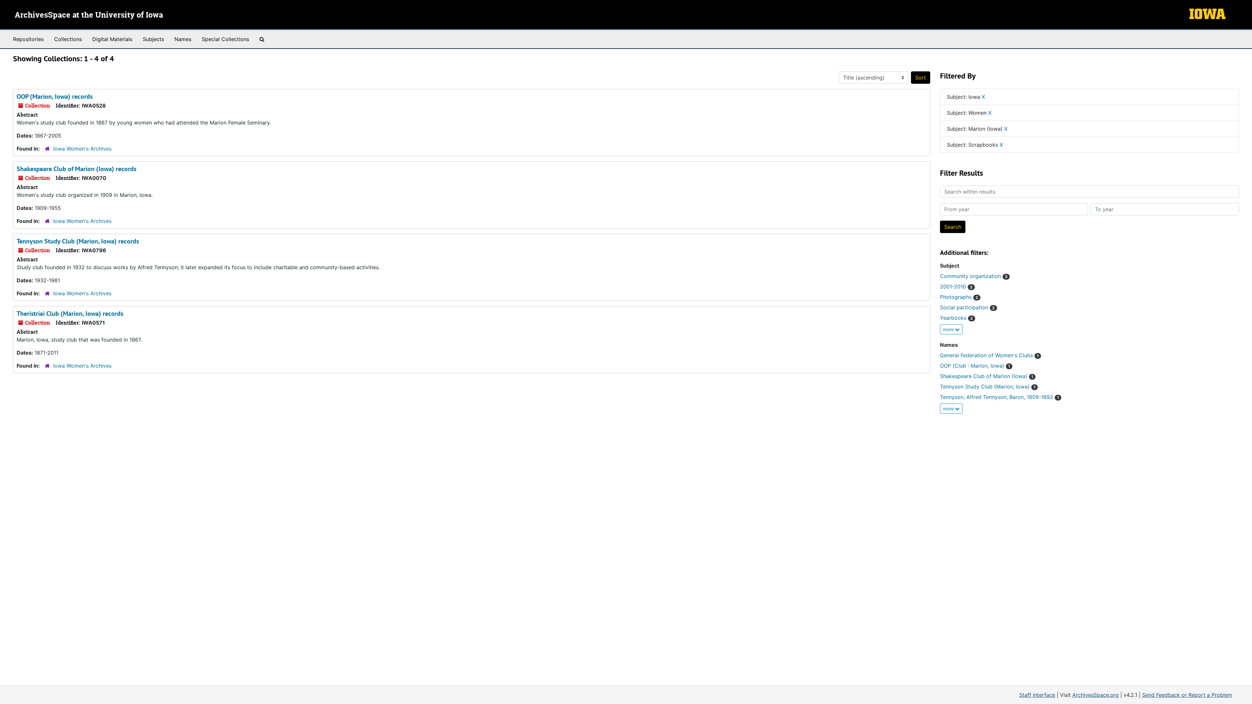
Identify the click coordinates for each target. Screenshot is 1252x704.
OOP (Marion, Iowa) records (55, 96)
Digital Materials (112, 39)
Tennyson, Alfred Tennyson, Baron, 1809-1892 (999, 397)
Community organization (973, 276)
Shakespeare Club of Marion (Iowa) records (76, 169)
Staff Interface (1037, 695)
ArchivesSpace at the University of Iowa (89, 15)
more (949, 329)
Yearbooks (956, 318)
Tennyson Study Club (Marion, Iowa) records (78, 241)
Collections (68, 39)
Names (182, 39)
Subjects (153, 39)
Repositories (28, 39)
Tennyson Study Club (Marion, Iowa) (988, 386)
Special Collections (225, 39)
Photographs (959, 297)
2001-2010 (956, 286)
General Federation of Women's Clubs (989, 355)
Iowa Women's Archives (82, 148)
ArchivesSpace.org (1095, 695)
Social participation (967, 307)
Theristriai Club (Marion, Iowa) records (70, 313)
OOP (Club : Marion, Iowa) (975, 365)
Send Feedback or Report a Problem (1187, 695)
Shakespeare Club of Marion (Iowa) (986, 376)
